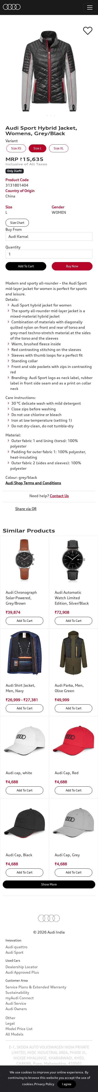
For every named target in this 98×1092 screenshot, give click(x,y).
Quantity (13, 247)
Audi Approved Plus (22, 972)
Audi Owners (16, 1009)
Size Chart (17, 222)
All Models (14, 1034)
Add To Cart (26, 266)
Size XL (59, 148)
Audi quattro (16, 947)
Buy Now (72, 266)
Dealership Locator (21, 967)
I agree (66, 1084)
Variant (11, 141)
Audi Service (15, 1003)
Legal (10, 1023)
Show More (49, 884)
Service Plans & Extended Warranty (35, 987)
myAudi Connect (19, 998)
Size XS (16, 148)
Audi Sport (14, 952)
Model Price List (19, 1028)
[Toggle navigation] (89, 7)
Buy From (13, 229)
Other (10, 1018)
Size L (37, 148)
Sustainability (17, 992)
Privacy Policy (44, 1084)
